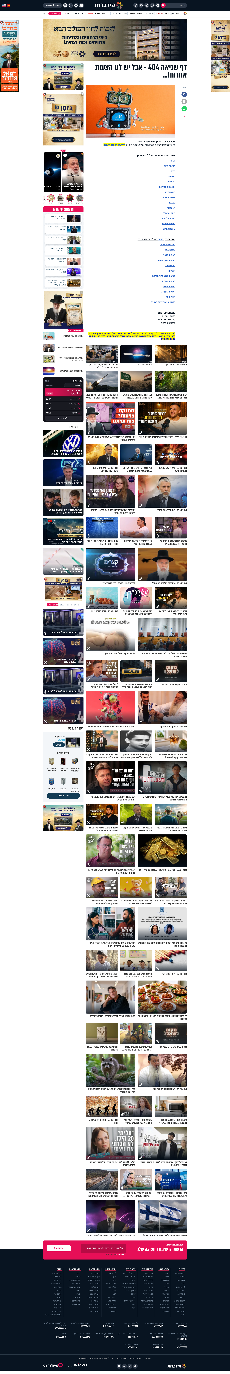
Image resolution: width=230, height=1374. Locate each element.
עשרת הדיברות (111, 1283)
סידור (160, 239)
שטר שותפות (159, 13)
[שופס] (76, 5)
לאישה (78, 1273)
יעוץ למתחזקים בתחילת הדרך (80, 1323)
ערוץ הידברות (180, 1276)
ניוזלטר (182, 1283)
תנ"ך (114, 1276)
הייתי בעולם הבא (147, 1308)
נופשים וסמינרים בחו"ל (130, 1344)
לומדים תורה (112, 1273)
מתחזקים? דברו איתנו (52, 5)
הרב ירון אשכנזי (94, 1294)
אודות (183, 1315)
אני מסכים (114, 1254)
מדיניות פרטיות (180, 1273)
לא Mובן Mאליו (148, 1276)
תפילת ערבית (169, 286)
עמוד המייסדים (180, 1308)
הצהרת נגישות (180, 1311)
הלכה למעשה (148, 1283)
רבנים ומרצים (94, 1269)
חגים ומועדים (164, 1308)
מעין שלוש (170, 265)
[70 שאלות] (70, 5)
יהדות (172, 160)
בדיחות (133, 1280)
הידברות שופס (180, 1304)
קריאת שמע (57, 1294)
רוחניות (171, 181)
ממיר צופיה (183, 1344)
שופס (103, 13)
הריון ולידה (76, 1297)
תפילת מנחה (57, 1276)
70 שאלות (132, 13)
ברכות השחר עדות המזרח (163, 302)
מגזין (172, 13)
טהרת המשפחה (74, 1280)
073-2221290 (85, 1337)
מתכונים (77, 1276)
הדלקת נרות (76, 1283)
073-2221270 (61, 1337)
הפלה (78, 1294)
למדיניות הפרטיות (111, 1254)
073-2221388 (133, 1326)
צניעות (78, 1290)
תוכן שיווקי (165, 1311)
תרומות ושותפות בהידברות (154, 1323)
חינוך (114, 1294)
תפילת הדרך (57, 1301)
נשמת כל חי (57, 1308)
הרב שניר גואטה (94, 1290)
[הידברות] (108, 5)
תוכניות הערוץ (147, 1269)
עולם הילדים (140, 13)
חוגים (133, 1308)
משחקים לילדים (130, 1290)
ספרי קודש (112, 1308)
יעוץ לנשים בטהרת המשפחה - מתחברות (176, 1334)
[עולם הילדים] (81, 5)
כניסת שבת (165, 244)
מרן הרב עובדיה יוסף (93, 1276)
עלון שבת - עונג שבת (131, 1323)
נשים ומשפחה (74, 1269)
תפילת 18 (170, 296)
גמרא (114, 1280)
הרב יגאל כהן (95, 1287)
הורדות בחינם (168, 223)
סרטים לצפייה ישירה (128, 1283)
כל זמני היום (63, 418)
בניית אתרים (69, 1366)
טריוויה (133, 1297)
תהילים (59, 1297)
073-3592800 (108, 1326)
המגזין (167, 1276)
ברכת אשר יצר (56, 1311)
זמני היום (114, 13)
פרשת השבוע (169, 197)
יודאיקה (113, 1311)
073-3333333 (182, 1347)
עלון (108, 13)
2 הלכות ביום (180, 1287)
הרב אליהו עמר (94, 1311)
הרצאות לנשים (75, 1301)
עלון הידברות (180, 1280)
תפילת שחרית (168, 281)
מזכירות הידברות (181, 1323)
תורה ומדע (170, 192)
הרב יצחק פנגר (94, 1283)
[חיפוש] (163, 5)
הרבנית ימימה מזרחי (73, 1287)
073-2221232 (85, 1326)
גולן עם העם (148, 1290)
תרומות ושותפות (179, 1301)
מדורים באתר (164, 1269)
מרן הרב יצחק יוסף (93, 1280)
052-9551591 (133, 1337)
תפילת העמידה (168, 291)
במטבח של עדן (148, 1280)
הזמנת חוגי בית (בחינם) (82, 1333)
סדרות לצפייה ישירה (128, 1287)
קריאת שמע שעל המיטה (163, 275)
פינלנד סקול (112, 1287)
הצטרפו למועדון (54, 14)
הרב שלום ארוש (94, 1304)
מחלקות (97, 13)
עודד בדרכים (149, 1273)
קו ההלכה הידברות (156, 1333)
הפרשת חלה (76, 1304)
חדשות (167, 13)
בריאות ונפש (112, 1297)
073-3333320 (60, 1328)
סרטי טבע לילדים (129, 1301)
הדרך (166, 255)
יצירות (133, 1304)
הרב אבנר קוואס (94, 1308)
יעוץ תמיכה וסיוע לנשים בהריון (128, 1333)
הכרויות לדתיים (168, 218)
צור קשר (83, 13)
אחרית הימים (112, 1301)
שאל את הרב (122, 13)
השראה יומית (148, 1304)
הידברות (182, 1269)
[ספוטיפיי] (65, 5)
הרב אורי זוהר (95, 1301)
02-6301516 (182, 1339)
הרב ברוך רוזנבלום (93, 1297)
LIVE (67, 13)
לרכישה (59, 744)
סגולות (114, 1290)
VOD (177, 13)
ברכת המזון (57, 1287)
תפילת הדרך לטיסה (166, 260)
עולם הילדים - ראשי (128, 1273)
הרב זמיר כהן (150, 13)
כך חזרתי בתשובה (147, 1301)
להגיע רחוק (149, 1297)
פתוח (151, 1287)
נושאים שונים (110, 1269)
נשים (173, 171)
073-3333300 (157, 1337)
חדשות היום (165, 1280)
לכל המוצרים (63, 795)
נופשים (182, 1297)
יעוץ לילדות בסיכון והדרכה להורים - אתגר (55, 1324)
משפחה (166, 1290)
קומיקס (133, 1294)
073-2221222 (182, 1326)
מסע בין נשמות (148, 1294)
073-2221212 (158, 1326)
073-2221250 (157, 1347)
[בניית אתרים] (80, 1366)
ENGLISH (76, 13)
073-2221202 (133, 1347)
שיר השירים (57, 1304)
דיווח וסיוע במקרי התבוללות (105, 1333)
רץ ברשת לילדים (130, 1276)
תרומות (90, 13)
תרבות (172, 202)
